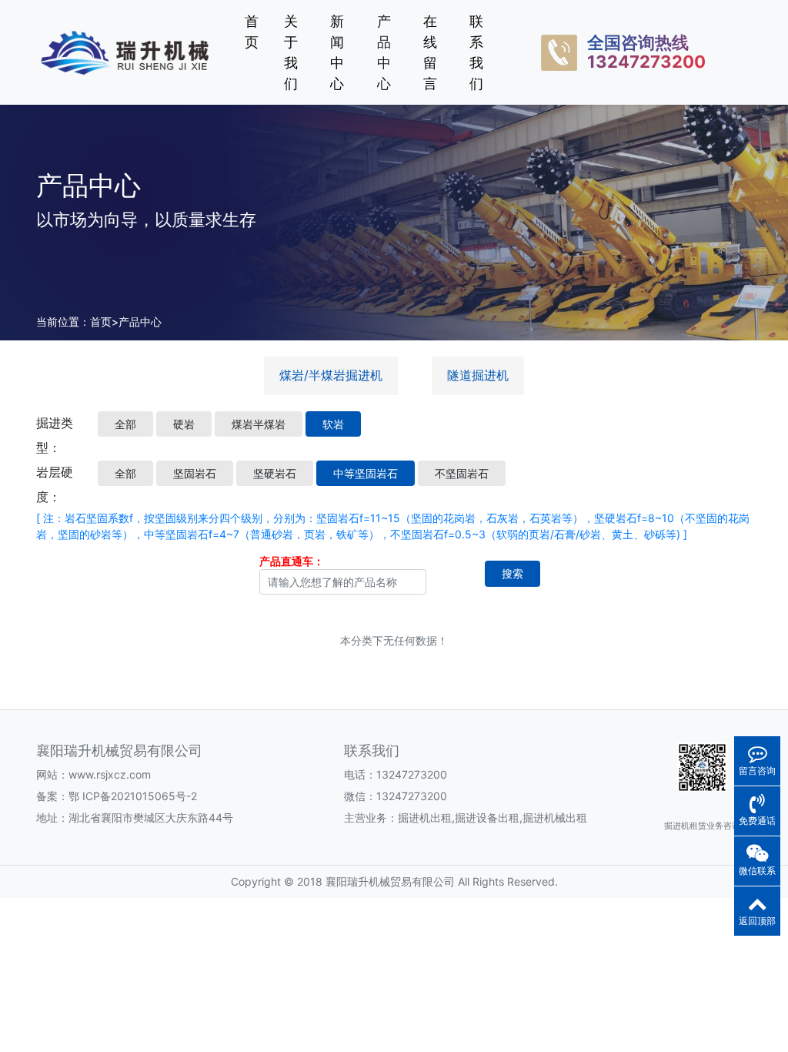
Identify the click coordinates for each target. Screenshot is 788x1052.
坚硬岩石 (274, 473)
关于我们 (291, 52)
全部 (125, 424)
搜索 (512, 573)
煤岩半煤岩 (258, 424)
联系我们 (476, 52)
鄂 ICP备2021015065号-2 (132, 795)
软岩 (333, 424)
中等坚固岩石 (365, 473)
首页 (252, 31)
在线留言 (430, 52)
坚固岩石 (194, 473)
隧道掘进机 (478, 375)
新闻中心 (337, 52)
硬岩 (184, 424)
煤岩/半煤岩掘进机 (330, 375)
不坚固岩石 (462, 473)
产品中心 (384, 52)
